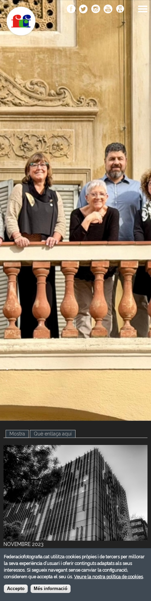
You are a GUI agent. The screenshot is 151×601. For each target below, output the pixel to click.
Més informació (50, 588)
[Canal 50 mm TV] (120, 9)
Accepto (16, 588)
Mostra (19, 434)
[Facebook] (71, 9)
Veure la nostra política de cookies (108, 576)
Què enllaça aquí (53, 434)
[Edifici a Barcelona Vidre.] (75, 537)
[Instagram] (96, 9)
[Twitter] (83, 9)
